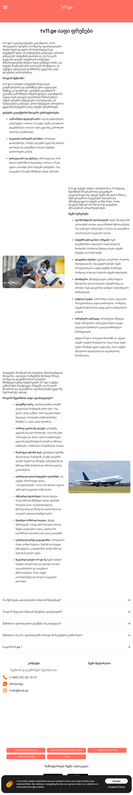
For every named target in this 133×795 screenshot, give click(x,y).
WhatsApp (16, 684)
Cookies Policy (116, 787)
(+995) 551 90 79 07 (23, 677)
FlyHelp (66, 757)
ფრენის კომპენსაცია (26, 750)
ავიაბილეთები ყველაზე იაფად (66, 750)
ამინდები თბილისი (107, 750)
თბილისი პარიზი (26, 757)
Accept (116, 781)
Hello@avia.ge (18, 690)
